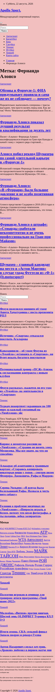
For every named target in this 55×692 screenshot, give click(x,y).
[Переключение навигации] (1, 22)
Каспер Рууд (13, 547)
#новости (20, 532)
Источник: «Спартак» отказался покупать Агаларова (22, 337)
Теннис (10, 47)
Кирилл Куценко (29, 546)
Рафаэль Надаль (24, 565)
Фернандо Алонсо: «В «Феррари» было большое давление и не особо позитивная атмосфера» (26, 192)
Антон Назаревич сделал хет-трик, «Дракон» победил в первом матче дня (25, 648)
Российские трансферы (14, 568)
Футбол (10, 50)
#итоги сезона (7, 533)
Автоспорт (11, 36)
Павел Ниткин (29, 560)
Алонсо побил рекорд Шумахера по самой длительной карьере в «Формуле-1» (26, 158)
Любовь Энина (24, 551)
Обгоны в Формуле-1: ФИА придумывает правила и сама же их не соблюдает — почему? (25, 94)
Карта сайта (12, 55)
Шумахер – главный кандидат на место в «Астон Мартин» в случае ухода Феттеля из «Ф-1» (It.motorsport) (27, 270)
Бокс (8, 41)
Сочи (48, 569)
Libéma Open (15, 536)
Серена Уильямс (40, 569)
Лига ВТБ (11, 551)
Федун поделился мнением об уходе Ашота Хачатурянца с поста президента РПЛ (26, 312)
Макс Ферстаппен (26, 557)
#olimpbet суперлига (40, 528)
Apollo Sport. (10, 10)
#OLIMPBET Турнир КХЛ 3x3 (18, 528)
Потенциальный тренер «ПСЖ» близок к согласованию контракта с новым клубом (26, 373)
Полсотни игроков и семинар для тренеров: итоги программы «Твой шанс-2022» (23, 598)
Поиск (3, 24)
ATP (44, 532)
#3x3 (2, 528)
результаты (6, 576)
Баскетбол (11, 39)
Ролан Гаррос (43, 565)
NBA (23, 536)
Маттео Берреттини (42, 557)
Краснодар (43, 547)
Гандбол (10, 44)
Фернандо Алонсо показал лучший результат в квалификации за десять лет (25, 126)
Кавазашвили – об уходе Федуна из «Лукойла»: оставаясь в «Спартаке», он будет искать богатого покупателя (26, 354)
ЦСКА (48, 573)
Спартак (5, 573)
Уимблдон (37, 573)
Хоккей (10, 52)
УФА (28, 573)
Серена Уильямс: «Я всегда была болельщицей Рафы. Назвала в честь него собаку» (24, 491)
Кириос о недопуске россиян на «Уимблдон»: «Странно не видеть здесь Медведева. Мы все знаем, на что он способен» (26, 449)
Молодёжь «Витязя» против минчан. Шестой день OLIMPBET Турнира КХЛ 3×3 (26, 616)
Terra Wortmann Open (34, 536)
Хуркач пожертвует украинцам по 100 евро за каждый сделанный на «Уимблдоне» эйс (25, 409)
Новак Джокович (13, 561)
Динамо (45, 543)
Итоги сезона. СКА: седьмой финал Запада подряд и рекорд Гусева (23, 633)
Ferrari (7, 536)
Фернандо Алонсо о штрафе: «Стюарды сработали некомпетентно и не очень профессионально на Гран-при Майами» (25, 232)
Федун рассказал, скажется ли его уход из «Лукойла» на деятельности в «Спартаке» (25, 391)
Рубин (31, 569)
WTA (22, 539)
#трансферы (33, 532)
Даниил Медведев (32, 543)
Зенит (4, 546)
